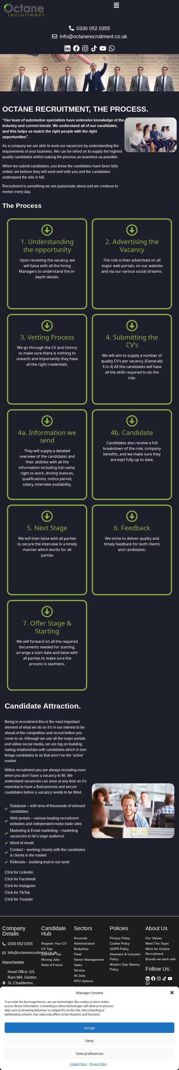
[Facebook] (76, 48)
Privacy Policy (98, 1064)
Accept (89, 1027)
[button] (172, 992)
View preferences (89, 1053)
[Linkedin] (67, 48)
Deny (89, 1040)
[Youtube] (103, 48)
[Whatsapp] (111, 48)
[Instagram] (85, 48)
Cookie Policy (78, 1064)
